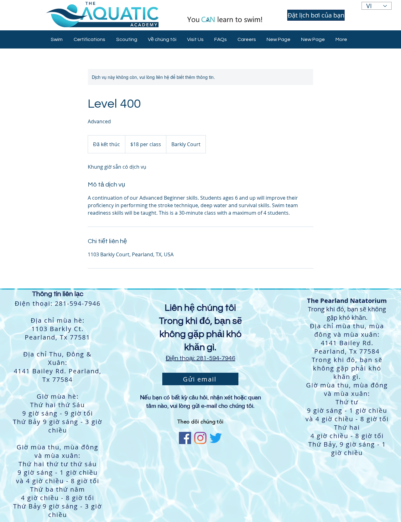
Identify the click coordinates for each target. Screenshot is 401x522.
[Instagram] (200, 438)
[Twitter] (216, 438)
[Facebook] (185, 438)
